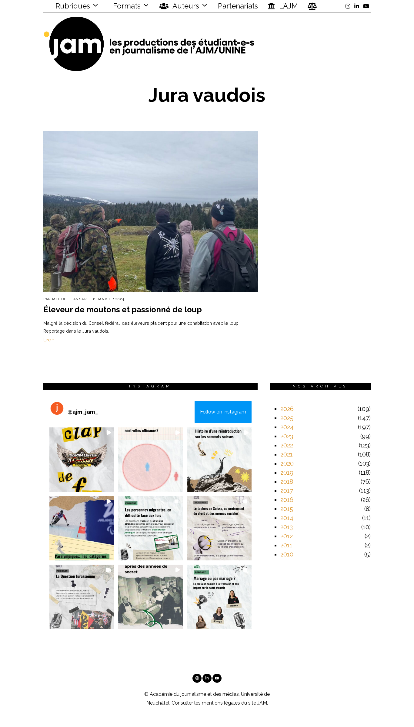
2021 (286, 454)
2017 (286, 490)
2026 (287, 409)
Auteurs (185, 6)
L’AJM (287, 6)
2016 (286, 499)
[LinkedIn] (357, 6)
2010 (286, 554)
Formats (126, 6)
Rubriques (72, 6)
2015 (286, 509)
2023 (286, 436)
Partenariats (238, 6)
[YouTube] (366, 6)
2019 (286, 472)
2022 (286, 445)
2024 (287, 427)
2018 (286, 481)
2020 (287, 463)
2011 (286, 545)
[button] (81, 459)
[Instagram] (348, 6)
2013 (286, 527)
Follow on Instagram (223, 412)
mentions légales (221, 703)
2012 (286, 536)
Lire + (48, 339)
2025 (286, 418)
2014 (286, 518)
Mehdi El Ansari (70, 299)
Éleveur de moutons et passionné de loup (122, 309)
